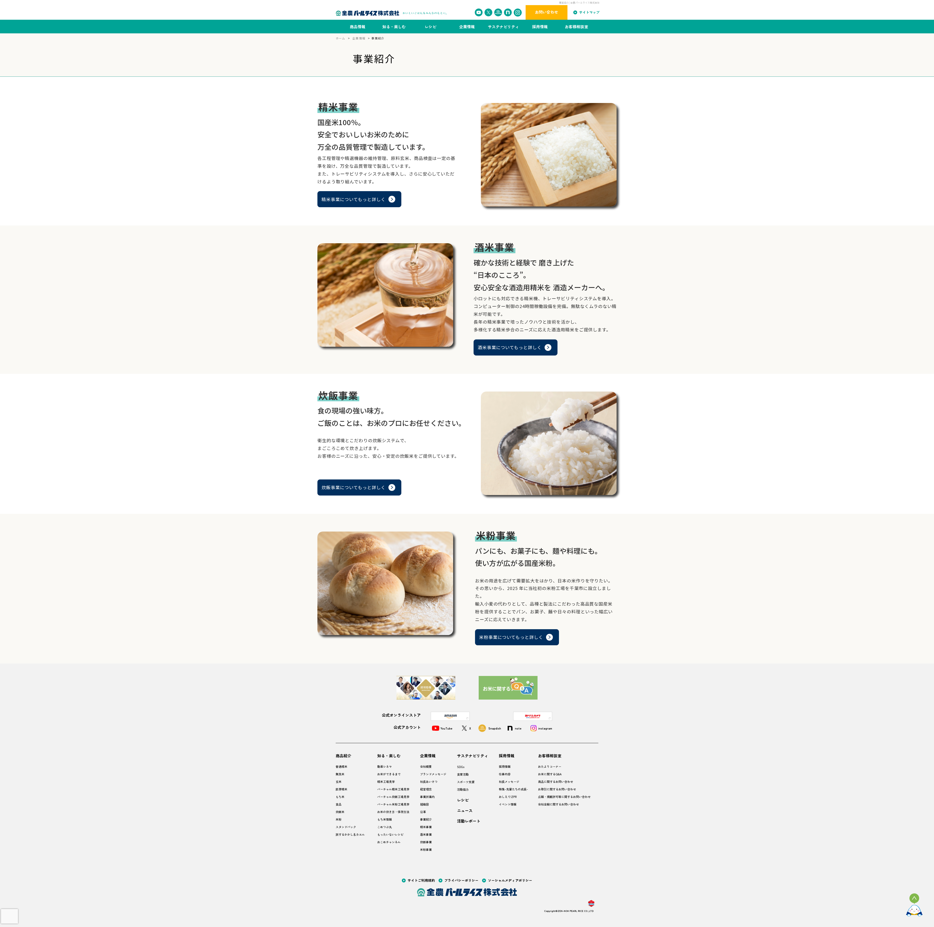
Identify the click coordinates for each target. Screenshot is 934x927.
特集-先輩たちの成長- (513, 789)
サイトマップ (589, 12)
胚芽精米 (341, 789)
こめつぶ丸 (384, 827)
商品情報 (357, 26)
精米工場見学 (386, 782)
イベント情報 (507, 804)
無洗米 (340, 774)
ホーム (340, 38)
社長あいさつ (429, 782)
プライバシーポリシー (461, 881)
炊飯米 (340, 812)
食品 (338, 804)
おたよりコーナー (549, 766)
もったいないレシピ (390, 834)
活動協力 (463, 789)
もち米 (340, 797)
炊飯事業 (426, 842)
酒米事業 (426, 834)
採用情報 (540, 26)
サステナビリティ (503, 26)
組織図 (424, 804)
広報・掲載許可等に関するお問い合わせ (564, 797)
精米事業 (426, 827)
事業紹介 (426, 819)
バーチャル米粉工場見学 (393, 804)
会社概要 (426, 766)
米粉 (338, 819)
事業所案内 (427, 797)
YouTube (446, 728)
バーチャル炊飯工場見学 (393, 797)
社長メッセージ (509, 782)
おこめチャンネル (389, 842)
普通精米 (341, 766)
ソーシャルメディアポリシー (510, 881)
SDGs (460, 767)
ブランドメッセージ (433, 774)
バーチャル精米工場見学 (393, 789)
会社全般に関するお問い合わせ (558, 804)
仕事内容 (505, 774)
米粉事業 (426, 850)
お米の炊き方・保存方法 (393, 812)
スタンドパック (346, 827)
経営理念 (426, 789)
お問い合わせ (546, 12)
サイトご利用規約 (421, 881)
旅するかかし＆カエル (350, 834)
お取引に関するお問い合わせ (557, 789)
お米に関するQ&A (550, 774)
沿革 (423, 812)
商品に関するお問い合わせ (555, 782)
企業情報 (467, 26)
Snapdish (494, 728)
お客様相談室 (576, 26)
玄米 (338, 782)
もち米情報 (384, 819)
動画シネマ (384, 766)
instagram (545, 728)
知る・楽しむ (394, 26)
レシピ (430, 26)
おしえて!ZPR (508, 797)
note (518, 728)
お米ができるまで (389, 774)
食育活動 (463, 774)
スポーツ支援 (466, 782)
